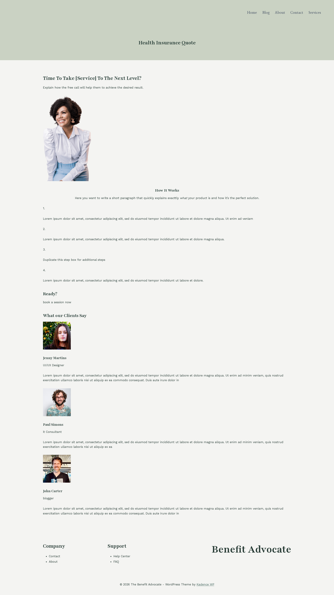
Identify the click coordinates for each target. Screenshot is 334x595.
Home (252, 12)
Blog (266, 12)
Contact (296, 12)
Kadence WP (205, 584)
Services (315, 12)
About (280, 12)
